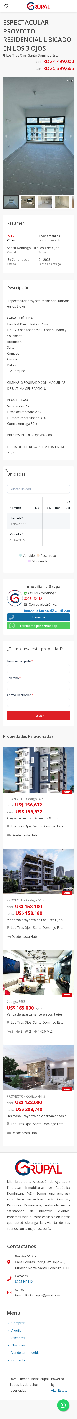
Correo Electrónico (20, 695)
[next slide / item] (71, 136)
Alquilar (17, 1330)
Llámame (38, 617)
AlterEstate (59, 1390)
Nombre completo (20, 661)
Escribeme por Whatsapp (38, 626)
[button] (11, 202)
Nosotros (18, 1345)
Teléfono (14, 678)
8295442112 (33, 598)
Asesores (18, 1338)
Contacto (18, 1360)
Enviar (39, 715)
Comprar (18, 1323)
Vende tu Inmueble (25, 1352)
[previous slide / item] (5, 136)
